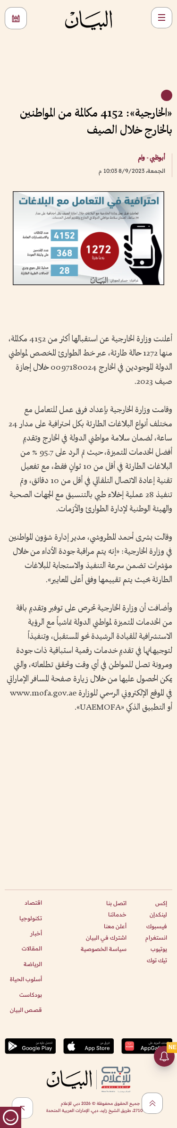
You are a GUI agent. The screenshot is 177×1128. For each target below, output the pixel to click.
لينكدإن (158, 914)
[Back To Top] (152, 1103)
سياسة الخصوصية (103, 948)
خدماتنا (117, 914)
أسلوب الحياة (26, 979)
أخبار (36, 933)
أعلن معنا (115, 926)
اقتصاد (33, 902)
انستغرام (156, 937)
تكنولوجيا (30, 918)
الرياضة (33, 963)
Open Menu (162, 18)
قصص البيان (26, 1009)
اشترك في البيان (106, 937)
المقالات (32, 948)
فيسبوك (156, 926)
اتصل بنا (116, 903)
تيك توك (157, 960)
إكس (161, 903)
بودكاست (30, 994)
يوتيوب (159, 948)
